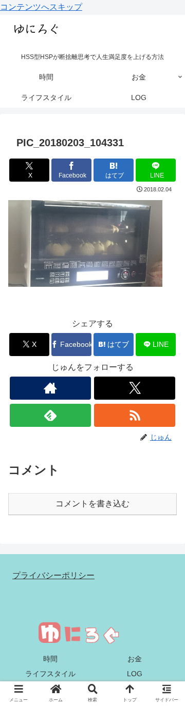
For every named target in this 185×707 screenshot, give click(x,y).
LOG (134, 674)
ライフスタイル (50, 674)
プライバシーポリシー (53, 575)
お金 (134, 659)
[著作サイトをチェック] (50, 388)
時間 (50, 659)
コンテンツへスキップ (41, 7)
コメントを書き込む (92, 503)
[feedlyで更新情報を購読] (50, 415)
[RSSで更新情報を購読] (134, 415)
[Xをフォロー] (134, 388)
